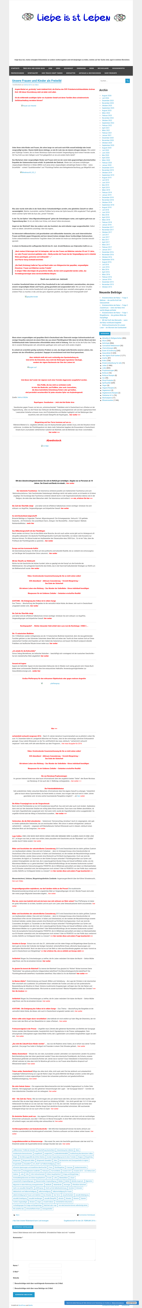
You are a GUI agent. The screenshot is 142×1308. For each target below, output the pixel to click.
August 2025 (106, 110)
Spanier (83, 1198)
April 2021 (106, 128)
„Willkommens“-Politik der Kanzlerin (24, 1150)
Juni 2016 (105, 267)
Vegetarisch (106, 390)
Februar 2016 (107, 277)
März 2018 (106, 220)
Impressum (125, 1305)
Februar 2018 (107, 222)
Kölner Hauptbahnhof (54, 1174)
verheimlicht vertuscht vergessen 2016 (26, 736)
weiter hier (36, 671)
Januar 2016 (106, 279)
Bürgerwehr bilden (29, 1160)
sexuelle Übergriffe (50, 1198)
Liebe (50, 68)
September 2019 (108, 175)
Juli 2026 (105, 98)
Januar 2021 (106, 135)
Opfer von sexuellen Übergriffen (23, 1188)
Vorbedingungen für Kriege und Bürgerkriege (27, 1205)
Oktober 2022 (107, 120)
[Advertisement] (72, 41)
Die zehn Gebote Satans (21, 1086)
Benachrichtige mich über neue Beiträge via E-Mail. (34, 1288)
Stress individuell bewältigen (78, 588)
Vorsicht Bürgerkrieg (70, 581)
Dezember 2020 (108, 138)
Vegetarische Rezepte (110, 393)
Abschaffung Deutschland (46, 1150)
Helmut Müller (23, 397)
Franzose (69, 1167)
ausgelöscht (38, 1153)
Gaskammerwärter (81, 1167)
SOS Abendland (35, 581)
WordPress (22, 1305)
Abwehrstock (53, 440)
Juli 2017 (105, 235)
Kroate (49, 1177)
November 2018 (108, 200)
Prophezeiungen (17, 73)
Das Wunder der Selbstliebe (55, 588)
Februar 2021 (107, 133)
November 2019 (108, 170)
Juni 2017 (105, 237)
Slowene (76, 1198)
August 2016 (106, 262)
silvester (61, 1198)
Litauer (72, 1177)
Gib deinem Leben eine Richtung (31, 588)
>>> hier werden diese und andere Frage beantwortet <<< (71, 871)
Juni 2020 (105, 153)
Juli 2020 (105, 150)
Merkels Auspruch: (77, 1181)
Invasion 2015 (67, 1171)
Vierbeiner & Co (107, 395)
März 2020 (106, 160)
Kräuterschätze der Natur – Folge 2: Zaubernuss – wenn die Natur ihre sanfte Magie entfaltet (114, 307)
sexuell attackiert (67, 1195)
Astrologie (106, 343)
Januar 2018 (106, 225)
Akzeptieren (131, 1303)
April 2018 (106, 217)
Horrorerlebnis (55, 1171)
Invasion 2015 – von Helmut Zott (84, 1171)
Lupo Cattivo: (17, 836)
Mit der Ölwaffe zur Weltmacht (23, 561)
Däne (55, 1160)
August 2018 (106, 207)
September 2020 (108, 145)
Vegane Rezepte (108, 388)
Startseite (15, 68)
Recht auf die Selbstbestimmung (56, 1188)
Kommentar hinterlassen (87, 1215)
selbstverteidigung (45, 1191)
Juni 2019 (105, 183)
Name (16, 1265)
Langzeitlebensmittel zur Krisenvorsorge (27, 1141)
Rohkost (105, 373)
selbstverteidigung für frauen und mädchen (27, 1195)
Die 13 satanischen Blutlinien (23, 633)
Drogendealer (17, 1164)
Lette (55, 1177)
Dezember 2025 (108, 101)
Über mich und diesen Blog (34, 68)
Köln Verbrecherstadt (38, 1174)
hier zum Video (17, 881)
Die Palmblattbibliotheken (54, 789)
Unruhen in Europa (19, 944)
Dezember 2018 (108, 197)
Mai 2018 (105, 215)
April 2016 (106, 272)
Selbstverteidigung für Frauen (62, 1191)
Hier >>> (54, 729)
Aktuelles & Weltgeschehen (90, 73)
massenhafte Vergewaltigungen (23, 1181)
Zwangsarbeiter (47, 1209)
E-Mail (16, 1272)
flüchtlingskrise (59, 1167)
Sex (103, 378)
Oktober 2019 (107, 173)
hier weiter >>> (74, 415)
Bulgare (80, 1157)
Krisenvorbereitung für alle (111, 363)
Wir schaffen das (18, 1209)
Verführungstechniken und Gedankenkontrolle (29, 1129)
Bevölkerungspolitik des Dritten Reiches (32, 1157)
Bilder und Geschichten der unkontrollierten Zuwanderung (34, 849)
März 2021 (106, 130)
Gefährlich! (16, 959)
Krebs (91, 68)
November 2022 (108, 118)
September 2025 (108, 108)
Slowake (68, 1198)
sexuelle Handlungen (35, 1198)
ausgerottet (48, 1153)
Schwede (79, 1188)
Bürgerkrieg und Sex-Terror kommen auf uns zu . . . (54, 422)
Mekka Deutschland (19, 1054)
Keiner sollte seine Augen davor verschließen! (29, 1019)
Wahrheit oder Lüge (50, 1205)
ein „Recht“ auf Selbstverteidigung (44, 1164)
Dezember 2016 (108, 252)
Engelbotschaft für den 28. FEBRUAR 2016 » (80, 1221)
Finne (50, 1167)
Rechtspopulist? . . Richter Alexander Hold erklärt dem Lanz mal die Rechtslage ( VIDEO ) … (54, 626)
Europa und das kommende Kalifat (25, 548)
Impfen (104, 358)
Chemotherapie (107, 348)
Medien (60, 1181)
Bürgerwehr (17, 1160)
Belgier (15, 1157)
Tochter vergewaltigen (20, 1202)
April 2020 (106, 158)
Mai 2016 (105, 270)
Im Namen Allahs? (19, 981)
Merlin (31, 1305)
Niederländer (58, 1184)
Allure (37, 85)
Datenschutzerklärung (110, 1305)
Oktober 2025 (107, 106)
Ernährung (81, 68)
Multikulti (48, 1184)
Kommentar (18, 1238)
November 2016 (108, 255)
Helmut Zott (17, 1171)
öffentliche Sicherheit (79, 1184)
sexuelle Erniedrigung (20, 1198)
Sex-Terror (57, 1195)
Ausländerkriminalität (61, 1153)
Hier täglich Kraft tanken (52, 73)
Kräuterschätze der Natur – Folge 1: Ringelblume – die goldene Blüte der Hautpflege (114, 315)
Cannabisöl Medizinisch (111, 346)
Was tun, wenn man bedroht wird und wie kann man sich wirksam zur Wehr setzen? (43, 901)
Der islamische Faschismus (27, 491)
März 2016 (106, 274)
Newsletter (70, 73)
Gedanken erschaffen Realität (69, 593)
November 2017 (108, 230)
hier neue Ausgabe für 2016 (72, 744)
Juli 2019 (105, 180)
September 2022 (108, 123)
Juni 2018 (105, 212)
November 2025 (108, 103)
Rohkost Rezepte (108, 375)
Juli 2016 (105, 265)
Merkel (67, 1181)
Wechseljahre (103, 68)
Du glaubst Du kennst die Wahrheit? (25, 969)
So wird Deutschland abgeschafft (24, 516)
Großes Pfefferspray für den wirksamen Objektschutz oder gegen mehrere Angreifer (54, 679)
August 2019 (106, 178)
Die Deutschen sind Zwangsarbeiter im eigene (73, 1160)
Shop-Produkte (111, 73)
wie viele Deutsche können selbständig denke (73, 1205)
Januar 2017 (106, 250)
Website (16, 1278)
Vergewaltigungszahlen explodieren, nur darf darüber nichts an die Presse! (40, 889)
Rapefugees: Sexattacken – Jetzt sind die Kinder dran (54, 402)
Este (58, 1164)
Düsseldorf (27, 1164)
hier (81, 796)
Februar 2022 (107, 125)
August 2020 (106, 148)
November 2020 (108, 140)
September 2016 (108, 260)
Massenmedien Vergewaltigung (46, 1181)
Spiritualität (33, 73)
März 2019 (106, 190)
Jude (22, 1174)
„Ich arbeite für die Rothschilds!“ (24, 651)
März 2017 (106, 245)
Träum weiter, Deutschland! (22, 1071)
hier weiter (70, 483)
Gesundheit (68, 68)
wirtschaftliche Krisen (33, 1209)
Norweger (67, 1184)
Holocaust (45, 1171)
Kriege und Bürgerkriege (70, 1174)
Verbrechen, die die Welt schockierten (26, 821)
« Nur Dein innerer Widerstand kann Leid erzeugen (30, 1221)
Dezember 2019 (108, 168)
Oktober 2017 (107, 232)
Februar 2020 (107, 163)
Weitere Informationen (118, 1303)
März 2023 (106, 113)
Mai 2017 (105, 240)
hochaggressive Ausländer (31, 1171)
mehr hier (30, 523)
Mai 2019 (105, 185)
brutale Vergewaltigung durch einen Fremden (61, 1157)
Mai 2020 (105, 155)
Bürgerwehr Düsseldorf (44, 1160)
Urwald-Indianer (48, 1202)
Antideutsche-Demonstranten (22, 1153)
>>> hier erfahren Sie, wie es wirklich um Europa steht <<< (62, 951)
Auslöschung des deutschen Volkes (81, 1153)
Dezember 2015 (108, 282)
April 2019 (106, 188)
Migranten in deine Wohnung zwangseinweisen (28, 1184)
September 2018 (108, 205)
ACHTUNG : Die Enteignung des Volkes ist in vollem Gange (34, 601)
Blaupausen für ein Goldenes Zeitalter (42, 593)
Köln (27, 1174)
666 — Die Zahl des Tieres (21, 1099)
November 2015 (108, 284)
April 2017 (106, 242)
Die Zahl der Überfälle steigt (22, 506)
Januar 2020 (106, 165)
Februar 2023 (107, 115)
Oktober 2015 (107, 287)
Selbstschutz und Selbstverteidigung (24, 1191)
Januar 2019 (106, 195)
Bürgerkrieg (89, 1157)
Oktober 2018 (107, 202)
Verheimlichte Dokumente (64, 1202)
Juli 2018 (105, 210)
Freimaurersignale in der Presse (24, 1029)
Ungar (39, 1202)
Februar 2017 (107, 247)
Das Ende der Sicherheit (54, 583)
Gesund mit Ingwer (19, 664)
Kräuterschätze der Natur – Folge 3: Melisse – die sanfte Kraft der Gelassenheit (114, 300)
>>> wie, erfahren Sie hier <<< (82, 498)
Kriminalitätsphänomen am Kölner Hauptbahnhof (29, 1177)
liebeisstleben (63, 1177)
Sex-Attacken (47, 1195)
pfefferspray (39, 1188)
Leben (58, 68)
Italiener (15, 1174)
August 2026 (106, 96)
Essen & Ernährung (109, 351)
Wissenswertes (118, 68)
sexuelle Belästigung (82, 1195)
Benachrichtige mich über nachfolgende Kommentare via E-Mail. (39, 1283)
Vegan (104, 385)
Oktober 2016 (107, 257)
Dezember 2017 (108, 227)
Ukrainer (32, 1202)
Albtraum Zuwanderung (52, 581)
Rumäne (71, 1188)
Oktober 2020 (107, 143)
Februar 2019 (107, 192)
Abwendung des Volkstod (65, 1150)
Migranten (89, 1181)
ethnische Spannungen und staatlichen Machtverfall (30, 1167)
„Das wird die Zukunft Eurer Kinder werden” (28, 1044)
